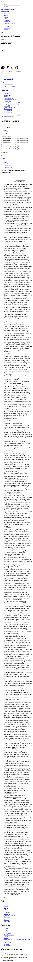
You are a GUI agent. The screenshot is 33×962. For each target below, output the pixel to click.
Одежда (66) (7, 101)
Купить (3, 158)
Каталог (4, 90)
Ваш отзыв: (23, 177)
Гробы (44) (7, 93)
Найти (18, 115)
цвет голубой (7, 138)
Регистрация (5, 11)
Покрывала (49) (8, 98)
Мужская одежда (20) (13, 102)
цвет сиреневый (8, 144)
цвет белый (6, 149)
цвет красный (7, 142)
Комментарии (8, 167)
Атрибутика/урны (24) (10, 99)
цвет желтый (7, 147)
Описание (7, 165)
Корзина (6, 86)
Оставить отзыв (20, 181)
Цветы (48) (7, 106)
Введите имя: (4, 176)
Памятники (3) (8, 109)
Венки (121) (7, 95)
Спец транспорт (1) (9, 107)
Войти (12, 9)
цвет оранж (6, 140)
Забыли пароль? (5, 9)
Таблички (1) (8, 112)
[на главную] (13, 60)
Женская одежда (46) (13, 104)
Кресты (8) (7, 96)
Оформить (13, 86)
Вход (2, 1)
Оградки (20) (8, 110)
